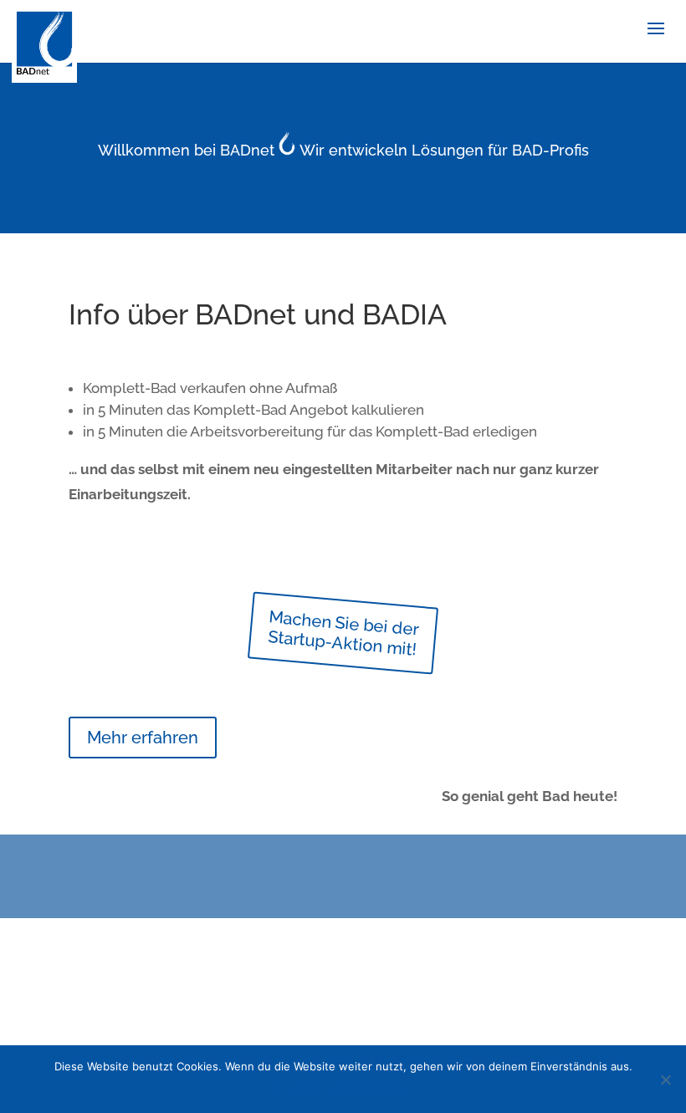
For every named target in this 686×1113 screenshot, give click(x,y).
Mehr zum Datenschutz (355, 1088)
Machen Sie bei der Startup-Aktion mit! (344, 632)
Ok (278, 1088)
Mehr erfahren (142, 738)
